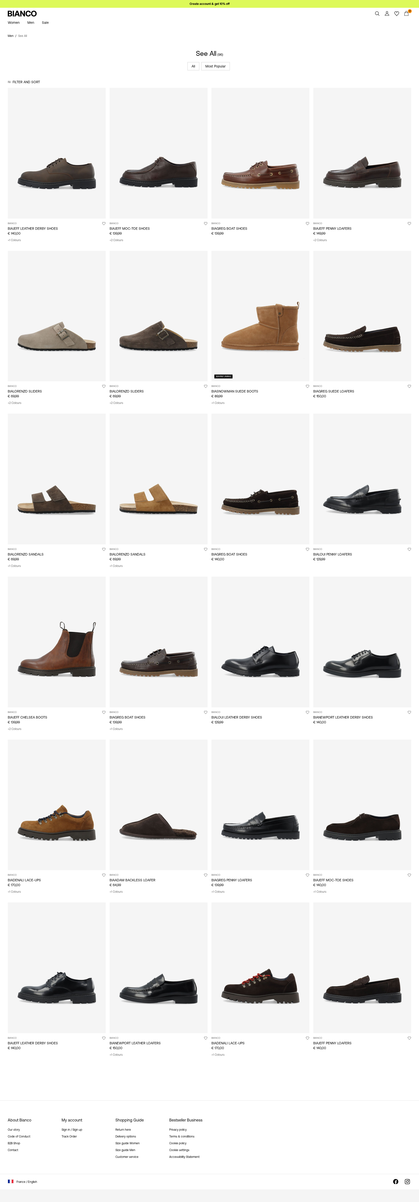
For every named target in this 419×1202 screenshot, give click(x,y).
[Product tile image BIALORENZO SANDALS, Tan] (159, 479)
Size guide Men (125, 1150)
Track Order (69, 1136)
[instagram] (407, 1182)
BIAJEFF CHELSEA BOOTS (27, 717)
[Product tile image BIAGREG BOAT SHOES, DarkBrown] (260, 479)
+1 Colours (14, 240)
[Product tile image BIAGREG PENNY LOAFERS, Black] (260, 805)
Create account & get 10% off (210, 4)
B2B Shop (14, 1143)
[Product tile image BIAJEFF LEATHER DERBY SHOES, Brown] (57, 153)
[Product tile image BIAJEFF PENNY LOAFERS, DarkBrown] (362, 967)
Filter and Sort (26, 82)
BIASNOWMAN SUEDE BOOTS (234, 391)
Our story (14, 1129)
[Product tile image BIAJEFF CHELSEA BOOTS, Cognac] (57, 642)
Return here (123, 1129)
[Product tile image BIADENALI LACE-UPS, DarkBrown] (260, 967)
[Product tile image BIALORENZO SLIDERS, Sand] (57, 316)
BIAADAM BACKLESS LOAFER (132, 880)
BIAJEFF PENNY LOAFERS (332, 228)
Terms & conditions (181, 1136)
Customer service (126, 1157)
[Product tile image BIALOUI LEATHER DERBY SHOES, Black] (260, 642)
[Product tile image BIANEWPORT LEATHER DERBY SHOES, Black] (362, 642)
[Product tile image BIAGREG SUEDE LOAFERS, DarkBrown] (362, 316)
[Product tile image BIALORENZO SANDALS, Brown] (57, 479)
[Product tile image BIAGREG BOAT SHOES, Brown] (260, 153)
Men (11, 36)
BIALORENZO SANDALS (26, 554)
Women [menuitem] (14, 23)
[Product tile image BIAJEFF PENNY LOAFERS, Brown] (362, 153)
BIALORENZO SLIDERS (25, 391)
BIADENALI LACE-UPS (24, 880)
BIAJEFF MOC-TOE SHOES (130, 228)
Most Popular (215, 66)
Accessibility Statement (184, 1157)
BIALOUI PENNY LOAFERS (332, 554)
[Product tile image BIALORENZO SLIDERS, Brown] (159, 316)
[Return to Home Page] (22, 13)
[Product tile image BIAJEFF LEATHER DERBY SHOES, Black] (57, 967)
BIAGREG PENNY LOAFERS (231, 880)
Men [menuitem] (30, 23)
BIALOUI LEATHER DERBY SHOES (236, 717)
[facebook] (396, 1182)
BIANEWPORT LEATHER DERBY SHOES (343, 717)
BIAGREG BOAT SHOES (229, 228)
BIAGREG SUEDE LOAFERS (333, 391)
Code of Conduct (19, 1136)
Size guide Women (127, 1143)
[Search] (377, 13)
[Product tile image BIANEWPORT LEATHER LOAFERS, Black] (159, 967)
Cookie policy (177, 1143)
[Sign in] (387, 13)
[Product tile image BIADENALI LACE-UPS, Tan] (57, 805)
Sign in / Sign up (72, 1129)
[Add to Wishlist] (104, 223)
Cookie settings (179, 1150)
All (193, 66)
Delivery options (125, 1136)
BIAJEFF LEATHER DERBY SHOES (33, 228)
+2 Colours (116, 240)
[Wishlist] (397, 13)
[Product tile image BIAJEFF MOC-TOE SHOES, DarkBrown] (159, 153)
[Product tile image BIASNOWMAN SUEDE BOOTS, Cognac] (260, 316)
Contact (13, 1150)
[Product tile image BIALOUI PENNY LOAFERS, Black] (362, 479)
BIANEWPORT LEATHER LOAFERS (135, 1043)
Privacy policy (178, 1129)
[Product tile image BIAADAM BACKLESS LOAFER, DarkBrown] (159, 805)
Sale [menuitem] (45, 23)
